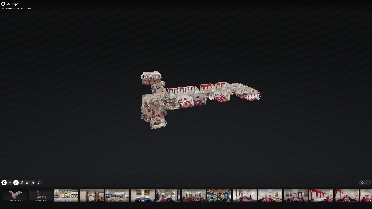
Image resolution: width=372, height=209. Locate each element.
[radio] (16, 182)
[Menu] (368, 182)
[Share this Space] (362, 182)
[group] (21, 182)
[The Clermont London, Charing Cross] (186, 104)
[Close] (221, 25)
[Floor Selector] (33, 182)
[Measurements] (39, 182)
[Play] (9, 182)
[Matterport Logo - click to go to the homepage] (11, 3)
